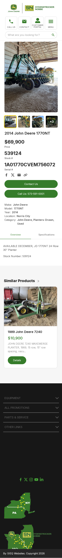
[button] (11, 23)
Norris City (23, 216)
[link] (38, 23)
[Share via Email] (19, 175)
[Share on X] (13, 175)
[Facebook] (21, 480)
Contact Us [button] (31, 184)
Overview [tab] (15, 234)
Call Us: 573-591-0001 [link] (31, 193)
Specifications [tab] (46, 234)
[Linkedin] (42, 480)
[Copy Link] (25, 175)
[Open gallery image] (31, 77)
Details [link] (17, 360)
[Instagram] (31, 480)
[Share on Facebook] (6, 175)
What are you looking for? (24, 34)
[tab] (10, 122)
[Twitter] (26, 480)
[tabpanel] (31, 77)
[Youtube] (36, 480)
